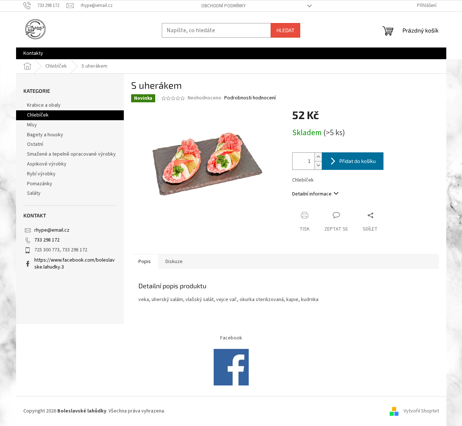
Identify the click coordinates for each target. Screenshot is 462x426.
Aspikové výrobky (46, 164)
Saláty (34, 193)
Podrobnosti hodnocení (250, 98)
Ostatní (35, 144)
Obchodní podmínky (223, 6)
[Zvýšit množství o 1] (318, 157)
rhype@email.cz (51, 230)
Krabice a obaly (44, 105)
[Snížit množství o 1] (318, 165)
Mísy (32, 125)
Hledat (285, 30)
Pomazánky (39, 183)
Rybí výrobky (41, 174)
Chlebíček (38, 115)
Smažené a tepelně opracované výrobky (71, 154)
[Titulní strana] (231, 367)
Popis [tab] (144, 261)
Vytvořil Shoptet (421, 411)
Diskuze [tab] (174, 261)
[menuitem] (33, 53)
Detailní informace (312, 194)
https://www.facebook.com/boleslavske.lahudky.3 (74, 263)
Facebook (231, 338)
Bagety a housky (45, 134)
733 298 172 (47, 240)
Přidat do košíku (357, 161)
